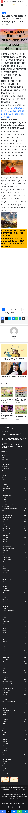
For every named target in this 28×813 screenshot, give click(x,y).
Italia (4, 661)
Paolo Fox (5, 712)
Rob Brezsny (6, 714)
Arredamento (6, 462)
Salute (3, 723)
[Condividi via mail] (23, 318)
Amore (4, 672)
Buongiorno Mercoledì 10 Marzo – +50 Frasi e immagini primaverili (20, 399)
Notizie (3, 654)
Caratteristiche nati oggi (8, 683)
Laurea (4, 497)
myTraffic (4, 650)
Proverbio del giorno (8, 504)
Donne (3, 473)
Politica (4, 666)
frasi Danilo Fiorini (7, 495)
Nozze (4, 619)
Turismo (5, 635)
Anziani (3, 457)
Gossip (3, 510)
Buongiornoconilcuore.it (8, 681)
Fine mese (5, 561)
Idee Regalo (6, 604)
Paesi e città (6, 621)
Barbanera (5, 677)
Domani (5, 694)
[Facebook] (2, 318)
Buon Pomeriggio (7, 533)
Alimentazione (6, 577)
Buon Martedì (6, 526)
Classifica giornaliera (8, 688)
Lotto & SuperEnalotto (8, 610)
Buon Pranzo (6, 535)
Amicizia (5, 484)
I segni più (5, 699)
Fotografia (5, 599)
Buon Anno (5, 486)
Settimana (5, 717)
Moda (4, 615)
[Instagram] (19, 807)
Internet (5, 741)
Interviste (5, 641)
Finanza (4, 479)
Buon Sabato (6, 537)
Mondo (4, 663)
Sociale (4, 630)
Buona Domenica (7, 544)
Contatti (20, 798)
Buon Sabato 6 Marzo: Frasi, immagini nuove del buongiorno (20, 416)
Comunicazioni (5, 466)
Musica (3, 637)
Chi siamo (19, 801)
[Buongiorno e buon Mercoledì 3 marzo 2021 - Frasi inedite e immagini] (14, 350)
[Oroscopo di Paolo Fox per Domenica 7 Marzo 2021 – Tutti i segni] (7, 409)
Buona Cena (6, 541)
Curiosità (5, 592)
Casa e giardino (5, 459)
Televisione (4, 754)
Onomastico (6, 570)
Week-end (5, 719)
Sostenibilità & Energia (7, 728)
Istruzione (5, 606)
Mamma (5, 475)
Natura (4, 617)
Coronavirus (6, 657)
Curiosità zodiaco (7, 690)
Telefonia (5, 750)
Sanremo (5, 761)
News (4, 643)
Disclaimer (23, 803)
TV (3, 752)
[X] (6, 318)
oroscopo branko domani (9, 710)
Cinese (4, 686)
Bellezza (5, 588)
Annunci (4, 455)
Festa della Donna (7, 559)
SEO (4, 745)
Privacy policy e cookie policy (8, 803)
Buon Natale (6, 530)
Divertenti (5, 659)
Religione (5, 628)
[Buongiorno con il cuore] (14, 5)
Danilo (4, 24)
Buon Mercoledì (6, 488)
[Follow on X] (6, 24)
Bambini (5, 586)
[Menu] (2, 5)
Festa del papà (6, 557)
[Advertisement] (14, 264)
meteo (4, 612)
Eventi (4, 597)
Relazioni (5, 626)
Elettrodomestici (7, 464)
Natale (4, 501)
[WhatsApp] (16, 318)
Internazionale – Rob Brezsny (10, 701)
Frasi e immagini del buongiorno (9, 508)
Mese (4, 708)
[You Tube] (15, 807)
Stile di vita (4, 737)
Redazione (13, 801)
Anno (4, 674)
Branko (4, 679)
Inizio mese (5, 566)
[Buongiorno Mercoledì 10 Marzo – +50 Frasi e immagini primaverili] (21, 392)
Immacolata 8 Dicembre (8, 564)
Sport (3, 730)
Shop (3, 725)
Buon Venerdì (6, 539)
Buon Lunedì (6, 524)
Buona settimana (7, 546)
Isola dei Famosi (7, 759)
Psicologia (5, 623)
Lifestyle (4, 575)
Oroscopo (4, 670)
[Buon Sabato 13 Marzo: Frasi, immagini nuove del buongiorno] (7, 392)
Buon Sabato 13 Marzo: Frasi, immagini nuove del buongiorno (7, 399)
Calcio (4, 732)
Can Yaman (5, 513)
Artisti (4, 639)
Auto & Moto (6, 584)
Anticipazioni (6, 757)
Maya (4, 706)
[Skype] (9, 318)
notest (7, 10)
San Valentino (6, 572)
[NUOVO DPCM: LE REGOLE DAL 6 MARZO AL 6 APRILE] (14, 368)
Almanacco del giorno (8, 579)
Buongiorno (6, 552)
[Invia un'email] (7, 24)
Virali (4, 668)
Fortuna (5, 697)
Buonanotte (6, 550)
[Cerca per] (26, 5)
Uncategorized (5, 768)
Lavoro (4, 608)
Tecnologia (4, 739)
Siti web (5, 748)
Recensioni (5, 646)
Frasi (3, 481)
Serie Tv (5, 763)
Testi (4, 648)
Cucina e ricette (5, 468)
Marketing (5, 743)
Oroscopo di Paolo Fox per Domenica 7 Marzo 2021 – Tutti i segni (7, 415)
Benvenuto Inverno (7, 517)
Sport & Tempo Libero (8, 632)
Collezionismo (6, 590)
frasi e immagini (5, 506)
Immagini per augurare (7, 515)
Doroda (3, 477)
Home (3, 10)
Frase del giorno (7, 493)
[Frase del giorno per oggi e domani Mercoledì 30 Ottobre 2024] (14, 779)
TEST (3, 765)
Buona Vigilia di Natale (8, 548)
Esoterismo (5, 595)
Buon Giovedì (6, 521)
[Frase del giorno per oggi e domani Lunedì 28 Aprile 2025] (5, 779)
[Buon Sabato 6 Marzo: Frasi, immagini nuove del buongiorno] (21, 409)
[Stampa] (2, 321)
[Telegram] (20, 318)
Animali (4, 581)
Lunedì (4, 499)
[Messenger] (13, 318)
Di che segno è (6, 692)
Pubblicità (18, 803)
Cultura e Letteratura (7, 470)
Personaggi (4, 721)
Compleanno (6, 490)
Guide (4, 601)
